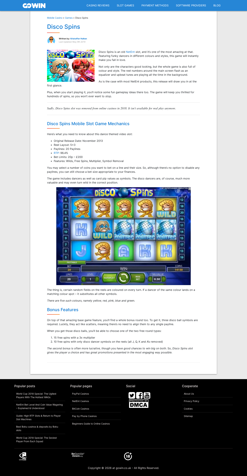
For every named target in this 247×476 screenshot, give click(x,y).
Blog (217, 5)
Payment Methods (155, 5)
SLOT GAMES (125, 5)
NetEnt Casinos (80, 401)
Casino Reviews (98, 5)
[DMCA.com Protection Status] (139, 403)
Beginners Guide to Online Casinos (91, 423)
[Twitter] (132, 395)
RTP (56, 153)
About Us (189, 393)
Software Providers (191, 5)
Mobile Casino (54, 17)
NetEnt (130, 51)
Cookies (188, 408)
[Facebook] (139, 395)
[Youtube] (147, 395)
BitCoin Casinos (80, 408)
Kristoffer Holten (78, 38)
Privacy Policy (191, 401)
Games (69, 17)
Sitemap (188, 416)
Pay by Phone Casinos (84, 416)
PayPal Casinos (80, 393)
